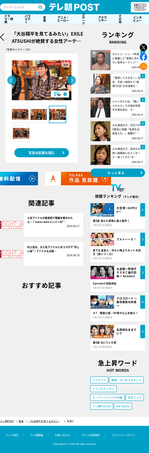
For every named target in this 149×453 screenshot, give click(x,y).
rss (143, 66)
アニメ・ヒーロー (63, 18)
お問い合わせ (62, 435)
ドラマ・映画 (8, 18)
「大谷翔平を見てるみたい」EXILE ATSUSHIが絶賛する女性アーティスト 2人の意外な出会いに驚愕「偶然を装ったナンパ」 (46, 421)
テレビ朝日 (12, 435)
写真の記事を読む (42, 152)
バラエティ (28, 18)
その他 (120, 18)
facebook (143, 57)
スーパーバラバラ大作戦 (107, 397)
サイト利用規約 (91, 435)
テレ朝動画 (36, 435)
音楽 (44, 18)
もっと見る (116, 173)
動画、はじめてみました (126, 380)
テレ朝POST (74, 7)
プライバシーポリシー (124, 435)
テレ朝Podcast (101, 406)
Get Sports (123, 406)
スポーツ (83, 18)
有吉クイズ (135, 397)
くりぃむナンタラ (103, 388)
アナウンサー (102, 18)
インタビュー (137, 18)
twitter (143, 47)
